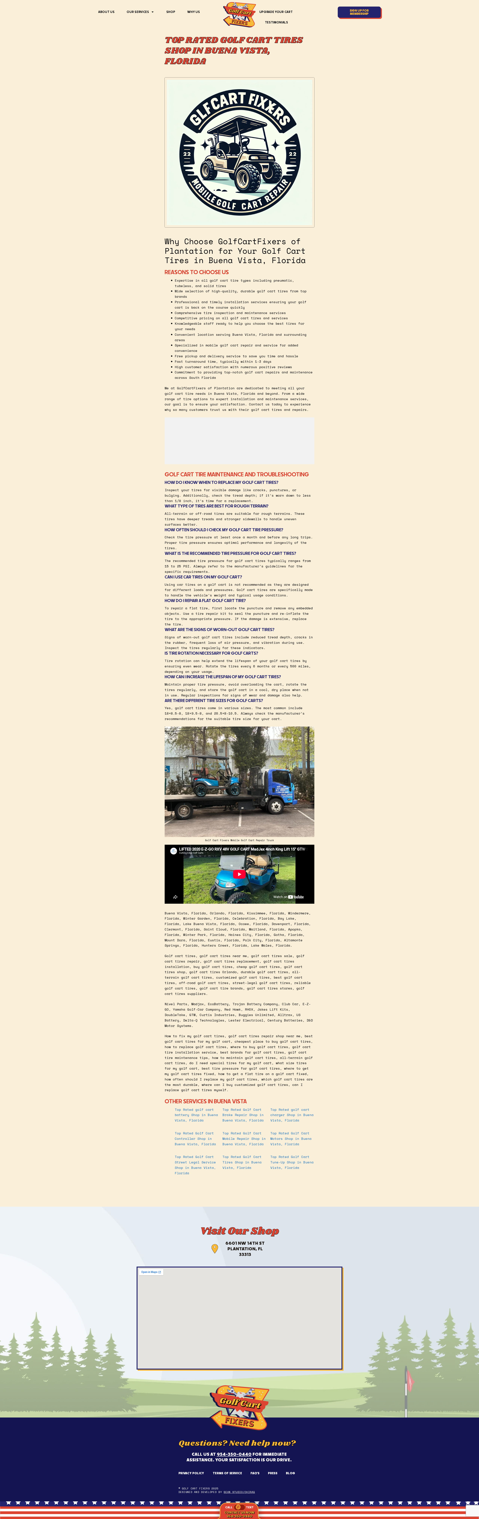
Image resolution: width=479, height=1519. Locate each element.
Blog (290, 1473)
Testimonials (276, 22)
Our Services (138, 12)
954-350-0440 (234, 1454)
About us (106, 12)
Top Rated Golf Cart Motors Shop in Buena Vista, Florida (291, 1138)
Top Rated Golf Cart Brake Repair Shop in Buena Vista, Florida (244, 1115)
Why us (193, 12)
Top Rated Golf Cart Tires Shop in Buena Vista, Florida (242, 1162)
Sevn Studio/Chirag (239, 1492)
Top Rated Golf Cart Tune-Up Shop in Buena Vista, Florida (292, 1162)
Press (272, 1473)
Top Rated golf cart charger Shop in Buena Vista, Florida (292, 1115)
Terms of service (227, 1473)
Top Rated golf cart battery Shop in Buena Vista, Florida (196, 1115)
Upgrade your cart (276, 12)
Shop (170, 12)
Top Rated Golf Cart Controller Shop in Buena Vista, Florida (196, 1138)
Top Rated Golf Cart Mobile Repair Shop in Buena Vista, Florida (244, 1138)
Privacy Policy (191, 1473)
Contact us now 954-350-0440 (239, 1514)
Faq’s (255, 1473)
